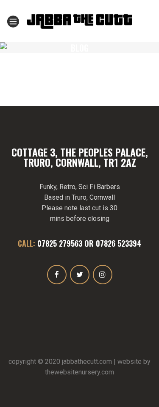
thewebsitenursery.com (79, 372)
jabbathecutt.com (87, 362)
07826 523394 (118, 243)
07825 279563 (59, 243)
